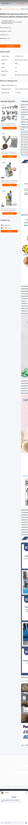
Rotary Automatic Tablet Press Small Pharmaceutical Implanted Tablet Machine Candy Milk (9, 210)
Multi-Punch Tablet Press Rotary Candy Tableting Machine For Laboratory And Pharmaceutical (9, 182)
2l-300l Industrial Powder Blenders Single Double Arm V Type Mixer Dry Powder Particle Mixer (9, 154)
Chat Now (9, 46)
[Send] (26, 822)
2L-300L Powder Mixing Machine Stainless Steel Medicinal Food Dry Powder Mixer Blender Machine (8, 125)
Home (14, 3)
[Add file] (2, 822)
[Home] (5, 3)
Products (21, 3)
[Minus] (26, 793)
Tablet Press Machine (15, 9)
